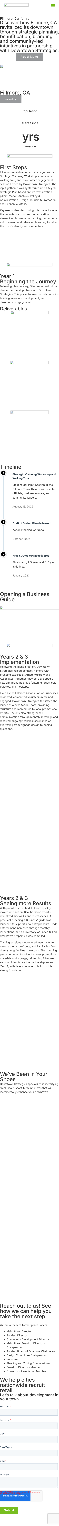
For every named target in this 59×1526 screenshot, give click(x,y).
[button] (53, 5)
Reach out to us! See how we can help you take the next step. (26, 1311)
